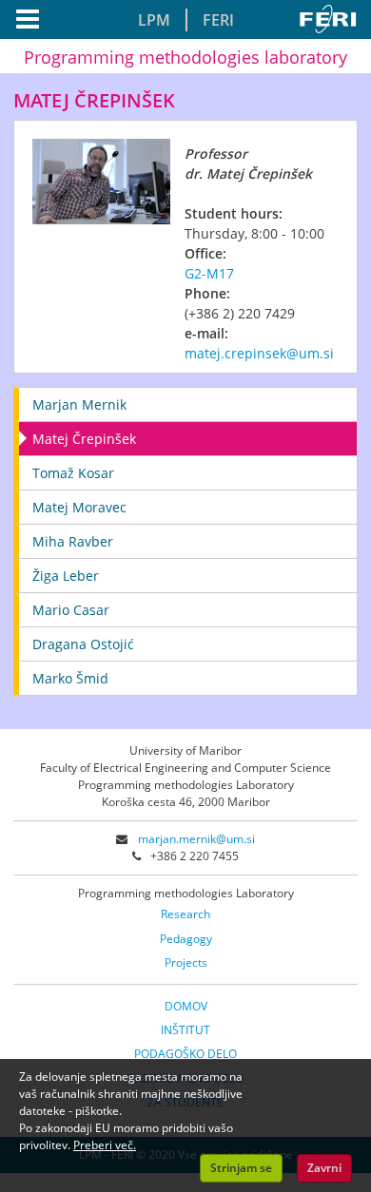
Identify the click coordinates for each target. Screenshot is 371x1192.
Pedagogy (186, 939)
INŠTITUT (185, 1030)
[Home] (331, 19)
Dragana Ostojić (83, 644)
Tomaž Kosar (73, 473)
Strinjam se (241, 1168)
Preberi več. (104, 1145)
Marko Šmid (70, 678)
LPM (154, 20)
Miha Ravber (72, 541)
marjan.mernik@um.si (196, 839)
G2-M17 (209, 273)
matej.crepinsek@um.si (259, 353)
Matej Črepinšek (84, 439)
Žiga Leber (65, 576)
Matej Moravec (79, 507)
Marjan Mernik (79, 404)
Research (185, 914)
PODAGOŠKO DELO (185, 1054)
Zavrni (324, 1168)
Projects (186, 962)
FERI (218, 20)
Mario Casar (70, 610)
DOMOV (186, 1006)
